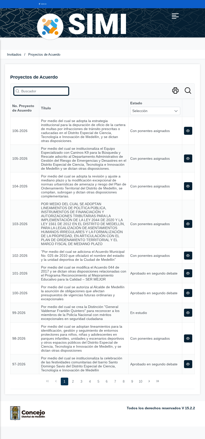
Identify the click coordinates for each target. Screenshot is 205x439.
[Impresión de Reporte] (175, 91)
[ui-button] (188, 131)
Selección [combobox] (140, 111)
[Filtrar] (188, 91)
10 (140, 381)
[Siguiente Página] (149, 381)
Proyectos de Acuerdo (44, 54)
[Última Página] (157, 381)
